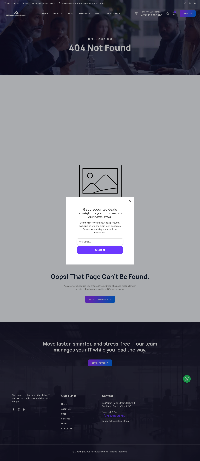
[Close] (130, 201)
